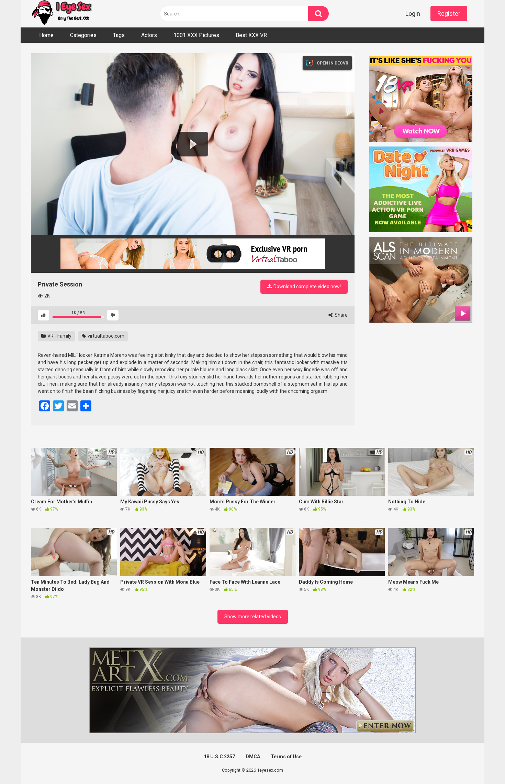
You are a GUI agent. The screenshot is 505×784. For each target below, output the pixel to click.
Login (412, 13)
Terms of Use (286, 756)
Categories (83, 35)
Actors (149, 35)
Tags (119, 35)
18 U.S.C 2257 (219, 756)
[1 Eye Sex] (62, 13)
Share (341, 315)
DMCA (253, 756)
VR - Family (58, 336)
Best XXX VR (251, 35)
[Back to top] (482, 763)
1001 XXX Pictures (196, 35)
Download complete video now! (306, 286)
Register (448, 13)
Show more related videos (252, 616)
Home (46, 35)
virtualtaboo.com (105, 336)
